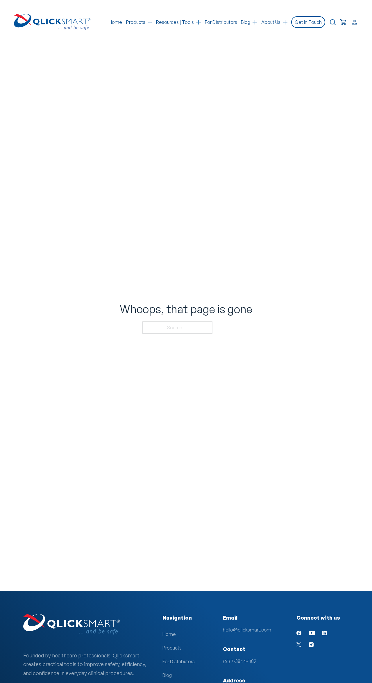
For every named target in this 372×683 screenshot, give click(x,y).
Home (115, 22)
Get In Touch (308, 22)
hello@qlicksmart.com (247, 630)
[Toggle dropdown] (150, 22)
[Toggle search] (332, 22)
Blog (167, 675)
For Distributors (221, 22)
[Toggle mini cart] (343, 22)
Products (135, 22)
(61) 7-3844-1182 (239, 661)
